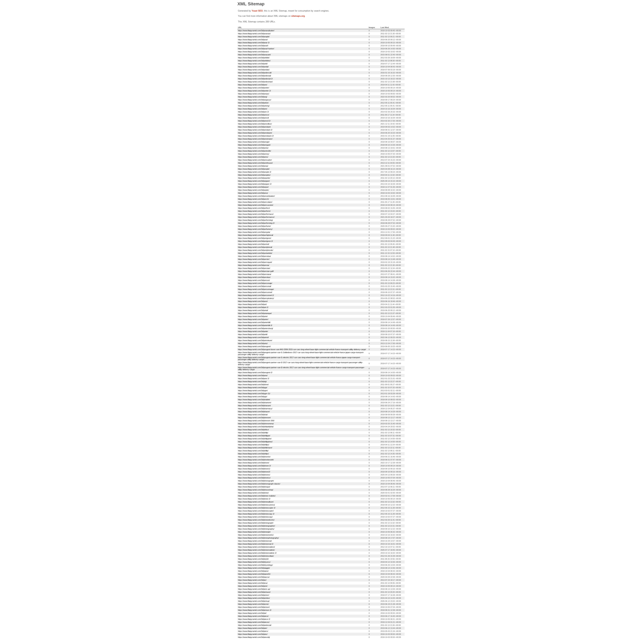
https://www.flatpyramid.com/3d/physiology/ (255, 565)
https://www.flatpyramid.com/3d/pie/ (252, 613)
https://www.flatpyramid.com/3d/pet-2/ (253, 307)
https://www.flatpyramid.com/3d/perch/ (253, 199)
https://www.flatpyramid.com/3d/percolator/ (255, 202)
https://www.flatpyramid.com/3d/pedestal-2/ (255, 79)
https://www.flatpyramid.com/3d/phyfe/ (253, 559)
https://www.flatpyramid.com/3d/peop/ (253, 166)
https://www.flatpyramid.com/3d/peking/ (254, 106)
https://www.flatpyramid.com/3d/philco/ (253, 430)
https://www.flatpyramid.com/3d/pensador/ (255, 160)
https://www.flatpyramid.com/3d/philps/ (253, 454)
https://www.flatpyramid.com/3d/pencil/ (253, 118)
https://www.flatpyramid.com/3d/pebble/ (254, 58)
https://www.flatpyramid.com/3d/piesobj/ (254, 637)
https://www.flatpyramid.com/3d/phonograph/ (256, 481)
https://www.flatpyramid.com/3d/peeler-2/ (254, 91)
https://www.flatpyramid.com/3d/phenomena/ (256, 424)
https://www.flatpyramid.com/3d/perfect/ (254, 208)
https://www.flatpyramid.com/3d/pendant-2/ (255, 130)
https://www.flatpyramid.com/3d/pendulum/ (255, 133)
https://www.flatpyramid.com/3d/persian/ (254, 268)
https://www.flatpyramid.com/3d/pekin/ (253, 103)
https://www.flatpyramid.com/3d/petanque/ (255, 313)
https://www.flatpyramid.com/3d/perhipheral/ (255, 235)
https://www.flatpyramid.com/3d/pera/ (253, 193)
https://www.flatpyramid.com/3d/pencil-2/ (254, 121)
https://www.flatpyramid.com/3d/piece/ (253, 616)
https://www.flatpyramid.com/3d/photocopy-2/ (256, 514)
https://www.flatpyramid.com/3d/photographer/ (256, 526)
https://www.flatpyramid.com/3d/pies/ (253, 634)
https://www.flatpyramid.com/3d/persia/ (253, 265)
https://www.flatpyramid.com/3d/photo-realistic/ (257, 496)
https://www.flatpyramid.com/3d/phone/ (253, 463)
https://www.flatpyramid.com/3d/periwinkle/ (255, 253)
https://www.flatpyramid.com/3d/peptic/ (253, 190)
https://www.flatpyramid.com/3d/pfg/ (252, 381)
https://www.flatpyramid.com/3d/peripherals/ (255, 250)
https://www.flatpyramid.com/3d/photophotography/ (258, 538)
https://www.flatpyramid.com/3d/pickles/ (254, 598)
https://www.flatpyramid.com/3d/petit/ (253, 334)
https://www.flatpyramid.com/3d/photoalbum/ (256, 502)
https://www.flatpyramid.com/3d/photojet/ (254, 532)
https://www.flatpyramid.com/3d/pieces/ (254, 622)
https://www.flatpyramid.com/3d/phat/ (253, 415)
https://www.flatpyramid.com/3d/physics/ (254, 562)
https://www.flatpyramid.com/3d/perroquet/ (255, 262)
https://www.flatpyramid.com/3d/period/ (253, 244)
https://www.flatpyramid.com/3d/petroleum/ (255, 340)
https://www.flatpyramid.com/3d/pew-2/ (253, 378)
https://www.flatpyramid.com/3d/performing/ (255, 220)
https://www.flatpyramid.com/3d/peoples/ (254, 175)
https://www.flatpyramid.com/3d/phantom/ (254, 403)
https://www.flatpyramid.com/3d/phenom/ (254, 418)
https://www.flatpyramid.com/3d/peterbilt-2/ (255, 325)
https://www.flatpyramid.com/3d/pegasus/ (254, 100)
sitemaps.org (298, 16)
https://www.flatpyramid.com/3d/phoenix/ (254, 457)
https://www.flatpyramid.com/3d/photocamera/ (256, 505)
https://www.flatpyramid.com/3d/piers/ (253, 631)
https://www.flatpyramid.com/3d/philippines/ (255, 442)
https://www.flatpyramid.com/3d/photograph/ (255, 523)
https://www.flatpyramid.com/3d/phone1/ (254, 469)
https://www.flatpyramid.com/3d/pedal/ (253, 67)
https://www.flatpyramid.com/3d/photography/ (256, 529)
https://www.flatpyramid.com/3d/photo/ (253, 493)
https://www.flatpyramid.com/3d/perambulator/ (256, 196)
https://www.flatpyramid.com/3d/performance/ (256, 217)
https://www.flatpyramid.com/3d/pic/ (252, 580)
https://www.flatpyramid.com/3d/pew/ (253, 375)
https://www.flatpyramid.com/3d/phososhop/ (255, 490)
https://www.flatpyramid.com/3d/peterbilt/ (254, 322)
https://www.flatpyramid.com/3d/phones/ (254, 475)
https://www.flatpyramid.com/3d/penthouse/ (255, 163)
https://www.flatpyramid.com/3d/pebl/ (253, 64)
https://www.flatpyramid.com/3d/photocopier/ (256, 511)
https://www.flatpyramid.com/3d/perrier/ (254, 259)
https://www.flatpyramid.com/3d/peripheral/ (255, 247)
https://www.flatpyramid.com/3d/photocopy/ (255, 517)
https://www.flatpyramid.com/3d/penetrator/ (255, 139)
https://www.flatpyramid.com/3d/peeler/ (253, 88)
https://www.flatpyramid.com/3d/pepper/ (254, 181)
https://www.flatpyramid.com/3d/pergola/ (254, 232)
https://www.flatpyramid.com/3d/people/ (254, 169)
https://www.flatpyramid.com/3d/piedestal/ (254, 625)
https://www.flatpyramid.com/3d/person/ (254, 280)
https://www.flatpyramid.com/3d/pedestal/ (254, 76)
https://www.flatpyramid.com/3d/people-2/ (254, 172)
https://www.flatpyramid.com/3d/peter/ (253, 319)
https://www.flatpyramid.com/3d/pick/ (253, 586)
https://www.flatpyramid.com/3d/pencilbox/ (255, 124)
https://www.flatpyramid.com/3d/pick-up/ (254, 589)
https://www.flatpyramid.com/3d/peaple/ (254, 37)
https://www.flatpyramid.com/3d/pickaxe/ (254, 592)
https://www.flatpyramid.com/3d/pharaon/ (254, 406)
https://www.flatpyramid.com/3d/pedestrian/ (255, 82)
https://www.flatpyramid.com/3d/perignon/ (254, 238)
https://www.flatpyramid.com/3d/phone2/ (254, 472)
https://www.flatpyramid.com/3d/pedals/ (254, 70)
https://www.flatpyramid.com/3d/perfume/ (254, 226)
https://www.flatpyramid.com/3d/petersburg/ (255, 328)
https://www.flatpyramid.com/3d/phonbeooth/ (256, 460)
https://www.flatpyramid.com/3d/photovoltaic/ (256, 556)
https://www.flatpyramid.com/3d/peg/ (252, 97)
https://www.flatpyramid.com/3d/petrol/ (253, 337)
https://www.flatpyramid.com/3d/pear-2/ (254, 43)
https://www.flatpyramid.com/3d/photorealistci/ (256, 547)
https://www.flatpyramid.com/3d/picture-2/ (254, 610)
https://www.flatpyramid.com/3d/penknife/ (254, 151)
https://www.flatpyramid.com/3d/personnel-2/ (256, 295)
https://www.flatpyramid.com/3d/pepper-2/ (255, 184)
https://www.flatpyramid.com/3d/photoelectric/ (256, 520)
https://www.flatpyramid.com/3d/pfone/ (253, 384)
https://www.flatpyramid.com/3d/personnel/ (255, 292)
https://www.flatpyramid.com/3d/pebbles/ (254, 61)
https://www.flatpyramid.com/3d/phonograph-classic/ (259, 484)
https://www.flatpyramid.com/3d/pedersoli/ (255, 73)
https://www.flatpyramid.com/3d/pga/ (252, 388)
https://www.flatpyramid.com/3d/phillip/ (253, 451)
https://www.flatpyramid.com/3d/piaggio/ (254, 568)
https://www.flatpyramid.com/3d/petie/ (253, 331)
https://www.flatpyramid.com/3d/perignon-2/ (255, 241)
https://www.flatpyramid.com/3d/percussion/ (255, 205)
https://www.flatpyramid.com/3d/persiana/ (254, 274)
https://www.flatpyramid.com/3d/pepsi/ (253, 187)
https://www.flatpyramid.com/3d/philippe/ (254, 436)
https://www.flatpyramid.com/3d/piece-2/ (254, 619)
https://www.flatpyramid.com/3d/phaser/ (254, 412)
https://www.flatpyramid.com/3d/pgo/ (252, 397)
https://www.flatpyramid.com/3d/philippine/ (255, 439)
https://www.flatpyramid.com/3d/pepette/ (254, 178)
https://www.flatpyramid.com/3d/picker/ (253, 595)
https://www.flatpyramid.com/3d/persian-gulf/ (256, 271)
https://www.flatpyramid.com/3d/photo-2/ (254, 499)
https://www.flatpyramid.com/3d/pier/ (252, 628)
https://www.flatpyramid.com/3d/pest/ (253, 301)
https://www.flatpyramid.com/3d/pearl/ (253, 46)
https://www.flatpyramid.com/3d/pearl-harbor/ (256, 49)
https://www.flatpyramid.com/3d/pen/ (252, 109)
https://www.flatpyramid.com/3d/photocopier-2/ (256, 508)
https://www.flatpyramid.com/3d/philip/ (253, 433)
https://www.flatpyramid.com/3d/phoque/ (254, 487)
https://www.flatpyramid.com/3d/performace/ (256, 214)
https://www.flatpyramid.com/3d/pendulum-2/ (256, 136)
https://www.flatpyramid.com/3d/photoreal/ (255, 541)
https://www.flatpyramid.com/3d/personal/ (254, 286)
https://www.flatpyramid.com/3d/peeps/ (253, 94)
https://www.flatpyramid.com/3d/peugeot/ (254, 346)
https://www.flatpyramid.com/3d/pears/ (253, 52)
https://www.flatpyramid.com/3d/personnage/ (256, 289)
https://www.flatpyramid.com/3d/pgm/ (253, 391)
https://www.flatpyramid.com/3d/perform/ (254, 211)
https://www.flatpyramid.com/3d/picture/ (254, 607)
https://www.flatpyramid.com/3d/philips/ (253, 445)
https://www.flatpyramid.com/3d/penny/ (253, 154)
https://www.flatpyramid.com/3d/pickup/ (254, 601)
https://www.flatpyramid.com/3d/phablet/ (254, 400)
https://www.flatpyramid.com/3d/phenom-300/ (256, 421)
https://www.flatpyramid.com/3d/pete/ (253, 316)
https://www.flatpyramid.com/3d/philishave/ (255, 448)
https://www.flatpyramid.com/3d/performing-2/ (256, 223)
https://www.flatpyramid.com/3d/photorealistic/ (256, 550)
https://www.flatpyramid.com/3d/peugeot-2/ (255, 372)
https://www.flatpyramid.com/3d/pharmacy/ (255, 409)
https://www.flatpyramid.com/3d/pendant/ (254, 127)
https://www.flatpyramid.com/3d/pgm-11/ (254, 394)
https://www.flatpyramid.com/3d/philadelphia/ (256, 427)
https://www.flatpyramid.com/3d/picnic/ (253, 604)
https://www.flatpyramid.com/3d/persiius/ (254, 277)
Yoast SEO (257, 11)
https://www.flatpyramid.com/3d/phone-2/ (254, 466)
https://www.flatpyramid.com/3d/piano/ (253, 571)
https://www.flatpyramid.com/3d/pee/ (252, 85)
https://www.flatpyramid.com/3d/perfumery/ (255, 229)
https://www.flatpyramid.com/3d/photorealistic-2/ (257, 553)
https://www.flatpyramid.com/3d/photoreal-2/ (255, 544)
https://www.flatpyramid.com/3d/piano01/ (254, 574)
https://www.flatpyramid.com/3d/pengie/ (254, 142)
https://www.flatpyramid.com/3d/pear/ (253, 40)
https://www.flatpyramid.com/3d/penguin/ (254, 145)
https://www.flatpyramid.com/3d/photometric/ (256, 535)
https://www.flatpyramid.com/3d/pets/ (253, 343)
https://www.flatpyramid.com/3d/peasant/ (254, 55)
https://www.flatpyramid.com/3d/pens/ (253, 157)
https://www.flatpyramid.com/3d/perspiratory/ (256, 298)
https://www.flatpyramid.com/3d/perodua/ (254, 256)
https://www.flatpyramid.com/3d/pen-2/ (253, 112)
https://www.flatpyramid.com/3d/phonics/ (254, 478)
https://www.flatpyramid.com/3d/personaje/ (255, 283)
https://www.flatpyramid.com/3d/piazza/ (254, 577)
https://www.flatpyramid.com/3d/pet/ (252, 304)
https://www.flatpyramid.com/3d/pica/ (253, 583)
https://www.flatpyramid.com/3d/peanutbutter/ (256, 31)
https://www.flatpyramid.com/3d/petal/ (253, 310)
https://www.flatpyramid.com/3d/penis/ (253, 148)
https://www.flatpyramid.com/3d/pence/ (253, 115)
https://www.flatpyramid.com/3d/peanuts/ (254, 34)
